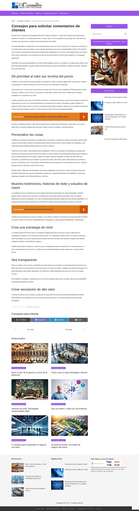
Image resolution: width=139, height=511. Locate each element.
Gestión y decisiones (26, 13)
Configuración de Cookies (84, 508)
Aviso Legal (40, 508)
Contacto (98, 508)
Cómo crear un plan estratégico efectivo (69, 372)
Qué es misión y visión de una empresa (69, 409)
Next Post (69, 329)
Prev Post (31, 329)
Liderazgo (14, 13)
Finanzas (38, 13)
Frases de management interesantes (116, 139)
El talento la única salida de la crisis (116, 102)
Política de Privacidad (53, 508)
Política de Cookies (68, 508)
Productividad (63, 13)
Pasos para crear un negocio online (116, 97)
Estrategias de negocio (50, 13)
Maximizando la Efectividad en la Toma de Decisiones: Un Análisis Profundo (115, 117)
